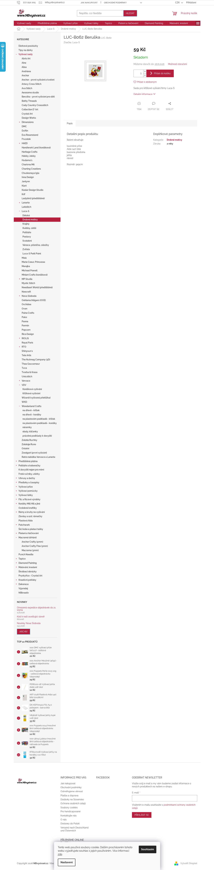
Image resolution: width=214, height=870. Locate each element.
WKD (24, 402)
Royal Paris (27, 342)
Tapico (22, 558)
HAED (25, 143)
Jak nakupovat (89, 2)
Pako (24, 317)
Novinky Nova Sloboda (29, 623)
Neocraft (26, 291)
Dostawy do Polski (70, 823)
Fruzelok (26, 139)
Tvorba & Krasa (29, 372)
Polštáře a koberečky (29, 465)
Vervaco (26, 380)
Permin (25, 325)
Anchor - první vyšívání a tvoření (38, 79)
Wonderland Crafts (31, 406)
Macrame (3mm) (30, 550)
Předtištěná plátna (28, 461)
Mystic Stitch (28, 283)
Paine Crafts (28, 313)
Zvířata (26, 249)
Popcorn (26, 330)
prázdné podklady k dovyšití (37, 436)
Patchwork (24, 525)
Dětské (26, 215)
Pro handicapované (70, 811)
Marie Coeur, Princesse (33, 262)
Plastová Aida (26, 520)
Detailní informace (143, 94)
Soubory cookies (69, 807)
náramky (27, 427)
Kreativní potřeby (27, 580)
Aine (24, 63)
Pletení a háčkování (28, 533)
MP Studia (27, 279)
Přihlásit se (141, 815)
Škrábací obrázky (28, 571)
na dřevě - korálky (31, 414)
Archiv (23, 631)
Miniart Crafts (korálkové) (35, 274)
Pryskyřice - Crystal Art (30, 575)
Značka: (72, 42)
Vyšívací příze (26, 486)
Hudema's (27, 160)
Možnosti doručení (177, 64)
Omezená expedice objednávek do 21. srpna (36, 608)
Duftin (25, 130)
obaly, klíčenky (30, 431)
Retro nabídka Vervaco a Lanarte (38, 457)
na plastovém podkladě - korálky (39, 423)
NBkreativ (24, 592)
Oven (24, 308)
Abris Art (26, 58)
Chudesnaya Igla (30, 173)
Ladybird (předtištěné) (33, 198)
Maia (24, 258)
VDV (24, 385)
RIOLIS (25, 338)
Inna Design (28, 177)
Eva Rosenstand (30, 135)
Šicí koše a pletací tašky (31, 529)
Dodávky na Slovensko (72, 799)
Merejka (26, 266)
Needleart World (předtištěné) (37, 287)
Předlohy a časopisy (29, 482)
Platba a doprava (69, 795)
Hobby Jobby (29, 156)
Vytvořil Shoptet (188, 863)
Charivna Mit (28, 164)
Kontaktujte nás (69, 815)
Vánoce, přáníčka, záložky (35, 245)
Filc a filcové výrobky (29, 499)
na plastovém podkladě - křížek (38, 419)
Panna (25, 321)
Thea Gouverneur (31, 364)
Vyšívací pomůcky (28, 491)
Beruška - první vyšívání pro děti (38, 96)
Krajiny (25, 224)
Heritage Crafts (29, 152)
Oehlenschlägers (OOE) (34, 300)
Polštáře (26, 232)
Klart (24, 185)
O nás (64, 819)
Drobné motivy (30, 219)
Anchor (25, 75)
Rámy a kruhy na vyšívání (32, 512)
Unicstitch (27, 376)
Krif (23, 194)
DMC (24, 126)
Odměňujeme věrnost (72, 791)
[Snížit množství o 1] (144, 75)
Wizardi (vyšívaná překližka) (36, 397)
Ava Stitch (27, 88)
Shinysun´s (27, 351)
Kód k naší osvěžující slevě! (31, 616)
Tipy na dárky (26, 50)
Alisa (24, 67)
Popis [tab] (70, 123)
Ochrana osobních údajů (73, 803)
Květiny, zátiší (29, 228)
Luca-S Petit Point (31, 253)
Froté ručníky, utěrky (29, 474)
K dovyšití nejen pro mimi (31, 469)
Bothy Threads (29, 101)
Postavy (26, 236)
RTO (24, 346)
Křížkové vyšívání (31, 393)
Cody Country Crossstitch (35, 105)
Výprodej (23, 588)
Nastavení (67, 862)
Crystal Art (27, 113)
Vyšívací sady (26, 54)
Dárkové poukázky (28, 46)
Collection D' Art (30, 109)
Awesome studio (30, 92)
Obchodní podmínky (115, 2)
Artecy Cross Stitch (31, 84)
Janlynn (26, 181)
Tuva (24, 368)
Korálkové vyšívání (32, 389)
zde (60, 854)
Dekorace (24, 584)
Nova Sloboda (29, 296)
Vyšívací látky (26, 495)
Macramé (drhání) (28, 537)
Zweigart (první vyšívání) (34, 452)
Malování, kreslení (28, 567)
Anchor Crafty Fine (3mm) (35, 546)
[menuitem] (24, 23)
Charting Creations (31, 169)
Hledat (130, 13)
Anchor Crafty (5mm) (32, 542)
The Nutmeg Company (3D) (36, 359)
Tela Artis (26, 355)
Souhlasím (147, 849)
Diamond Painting (28, 563)
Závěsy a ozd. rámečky (30, 516)
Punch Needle (26, 554)
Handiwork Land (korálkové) (36, 147)
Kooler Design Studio (32, 190)
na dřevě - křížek (31, 410)
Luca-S (25, 211)
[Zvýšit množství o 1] (144, 71)
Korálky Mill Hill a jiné (29, 503)
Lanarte (26, 202)
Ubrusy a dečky (27, 478)
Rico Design (28, 334)
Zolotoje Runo (29, 444)
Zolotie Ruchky (29, 440)
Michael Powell (29, 270)
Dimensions (28, 122)
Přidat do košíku (162, 73)
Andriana (26, 71)
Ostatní (25, 448)
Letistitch (26, 207)
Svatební (27, 240)
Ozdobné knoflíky (28, 508)
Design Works (29, 118)
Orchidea (26, 304)
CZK (177, 2)
